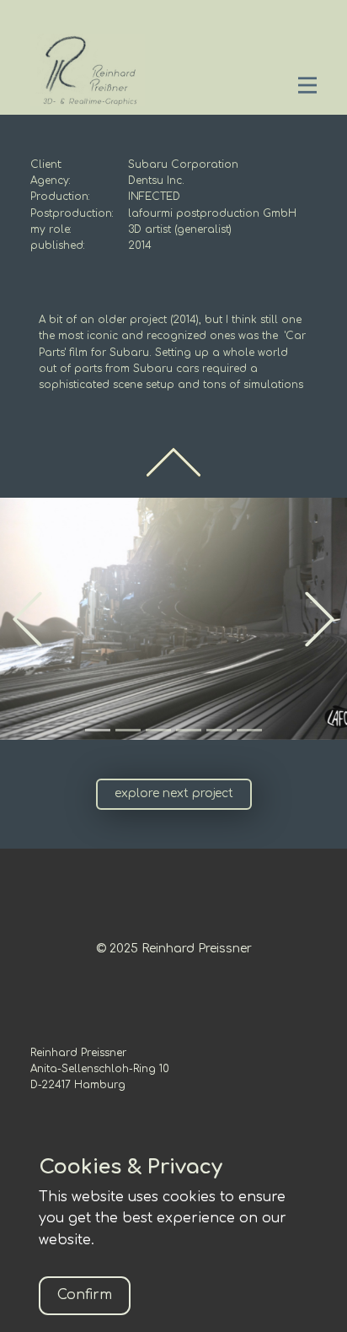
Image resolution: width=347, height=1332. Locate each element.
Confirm (84, 1294)
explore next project (174, 793)
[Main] (87, 70)
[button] (27, 618)
